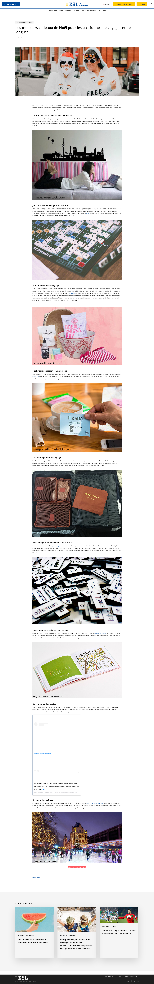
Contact (119, 976)
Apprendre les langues (24, 22)
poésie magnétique (58, 546)
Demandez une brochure (131, 976)
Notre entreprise (109, 976)
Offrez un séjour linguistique (77, 867)
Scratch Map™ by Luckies (51, 792)
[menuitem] (107, 4)
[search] (151, 4)
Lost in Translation (100, 633)
